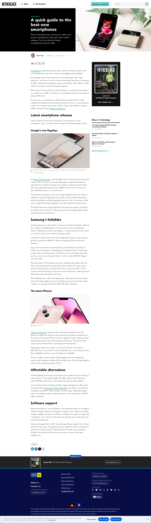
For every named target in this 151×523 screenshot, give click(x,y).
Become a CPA (65, 474)
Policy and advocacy (67, 484)
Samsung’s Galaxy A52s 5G (55, 388)
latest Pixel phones (41, 179)
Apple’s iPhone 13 (38, 332)
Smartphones (36, 71)
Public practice (65, 488)
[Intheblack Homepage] (9, 4)
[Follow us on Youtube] (97, 496)
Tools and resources (67, 481)
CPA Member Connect (38, 492)
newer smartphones (57, 108)
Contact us (36, 486)
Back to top (74, 456)
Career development (67, 477)
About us (35, 483)
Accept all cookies (116, 519)
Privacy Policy (51, 520)
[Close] (148, 519)
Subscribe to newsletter (100, 4)
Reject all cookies (103, 519)
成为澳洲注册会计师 (67, 491)
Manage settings (91, 519)
